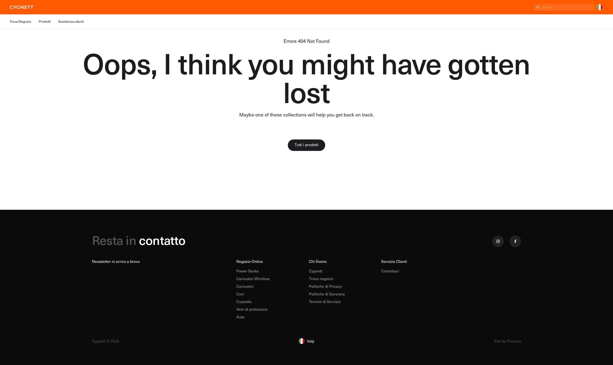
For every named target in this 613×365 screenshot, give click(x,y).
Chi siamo (318, 261)
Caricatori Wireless (253, 278)
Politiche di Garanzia (327, 293)
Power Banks (247, 270)
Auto (240, 316)
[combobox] (568, 7)
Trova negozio (321, 278)
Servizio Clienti (394, 261)
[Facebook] (515, 241)
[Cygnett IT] (22, 7)
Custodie (244, 301)
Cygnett (315, 270)
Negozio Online (249, 261)
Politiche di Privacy (325, 286)
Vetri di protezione (252, 309)
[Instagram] (498, 241)
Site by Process (507, 340)
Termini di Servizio (325, 301)
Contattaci (390, 270)
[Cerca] (537, 7)
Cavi (240, 293)
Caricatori (245, 286)
